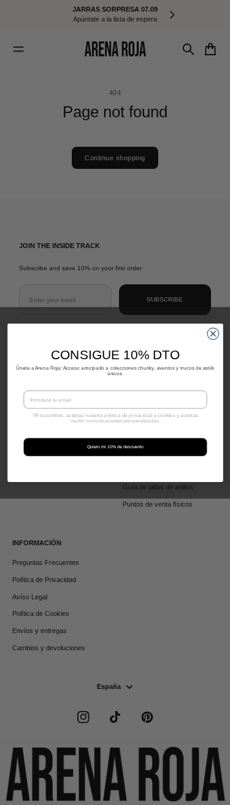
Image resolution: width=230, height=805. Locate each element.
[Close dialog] (213, 334)
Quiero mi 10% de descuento (115, 446)
